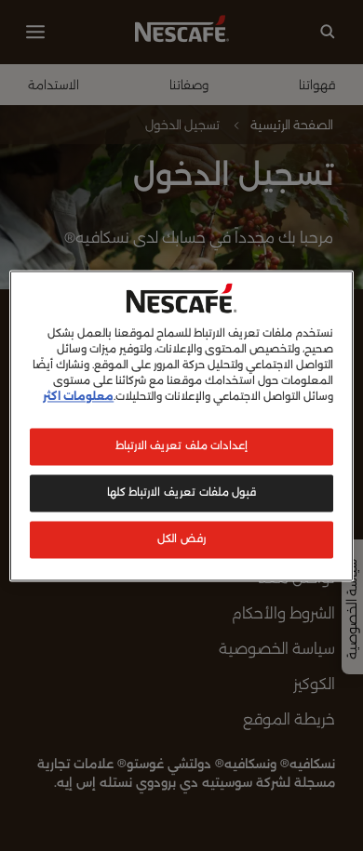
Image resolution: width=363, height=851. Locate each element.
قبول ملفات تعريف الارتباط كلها (181, 492)
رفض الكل (181, 538)
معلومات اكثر (78, 396)
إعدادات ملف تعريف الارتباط (182, 445)
